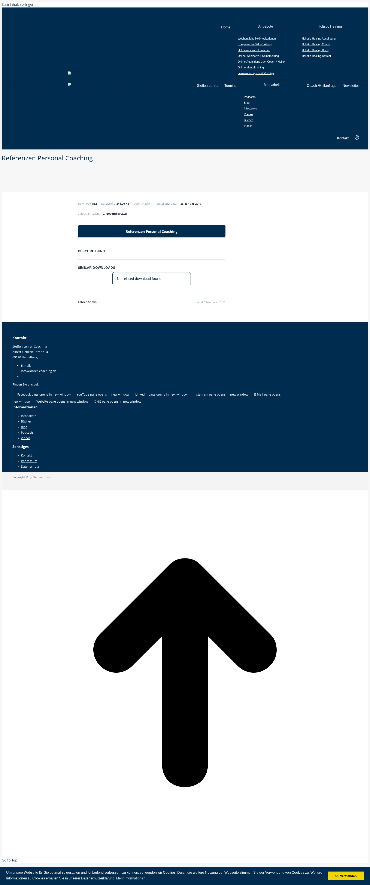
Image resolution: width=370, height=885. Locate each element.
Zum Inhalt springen (18, 4)
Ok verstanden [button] (346, 876)
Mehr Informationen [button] (130, 878)
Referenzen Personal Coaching (152, 231)
